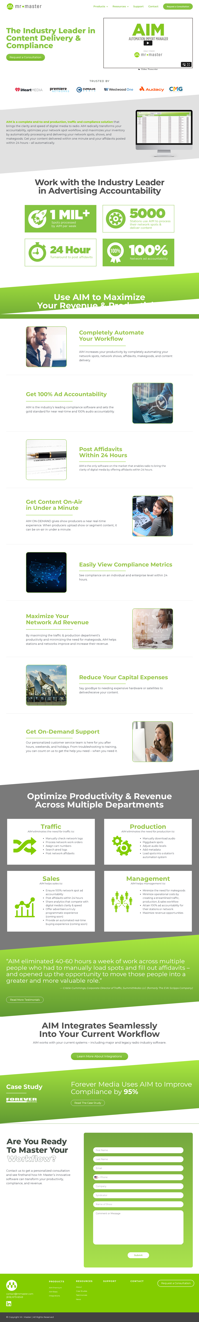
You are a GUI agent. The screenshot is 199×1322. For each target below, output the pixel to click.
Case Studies (81, 1291)
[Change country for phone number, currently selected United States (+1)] (96, 1177)
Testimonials (81, 1295)
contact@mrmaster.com (19, 1293)
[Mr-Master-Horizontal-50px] (24, 3)
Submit (138, 1255)
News (78, 1299)
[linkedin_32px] (8, 1302)
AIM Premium (55, 1287)
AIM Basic (53, 1291)
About (79, 1287)
